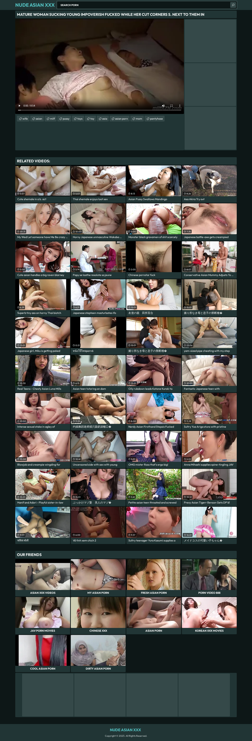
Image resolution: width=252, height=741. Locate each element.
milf (52, 118)
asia (104, 118)
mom (139, 118)
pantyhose (156, 118)
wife (25, 118)
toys (79, 118)
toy (92, 118)
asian (39, 118)
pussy (66, 118)
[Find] (233, 5)
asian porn (121, 118)
